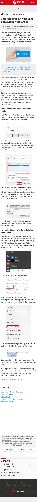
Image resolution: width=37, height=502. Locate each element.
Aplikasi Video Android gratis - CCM (13, 472)
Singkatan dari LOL (7, 402)
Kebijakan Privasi (27, 483)
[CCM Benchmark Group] (18, 491)
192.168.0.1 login (8, 464)
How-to (7, 14)
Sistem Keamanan (18, 14)
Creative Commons (6, 440)
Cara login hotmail (7, 394)
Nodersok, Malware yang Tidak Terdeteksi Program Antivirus (26, 450)
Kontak (8, 485)
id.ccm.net (18, 445)
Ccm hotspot (5, 397)
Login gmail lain (7, 470)
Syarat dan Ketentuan (14, 483)
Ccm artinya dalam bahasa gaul (12, 392)
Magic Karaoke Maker (9, 475)
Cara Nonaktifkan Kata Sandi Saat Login (18, 67)
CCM (14, 445)
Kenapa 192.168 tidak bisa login (12, 399)
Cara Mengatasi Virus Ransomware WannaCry (10, 450)
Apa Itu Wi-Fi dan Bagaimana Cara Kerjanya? (16, 467)
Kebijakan (14, 485)
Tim (5, 483)
